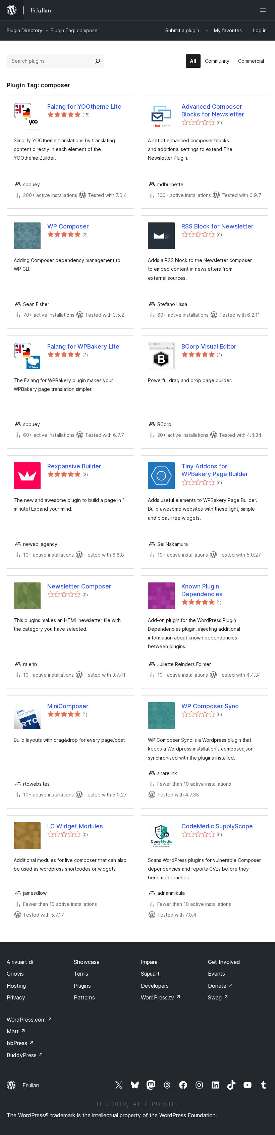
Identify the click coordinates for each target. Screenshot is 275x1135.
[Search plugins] (97, 61)
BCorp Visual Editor (208, 346)
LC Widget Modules (75, 826)
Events (216, 973)
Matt (16, 1031)
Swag (218, 997)
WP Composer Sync (209, 706)
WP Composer (68, 226)
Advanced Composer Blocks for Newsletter (212, 110)
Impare (149, 962)
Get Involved (224, 962)
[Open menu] (264, 10)
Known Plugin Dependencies (202, 590)
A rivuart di (20, 962)
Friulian (30, 1085)
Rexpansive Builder (74, 466)
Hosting (16, 985)
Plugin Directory (24, 30)
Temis (81, 973)
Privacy (16, 997)
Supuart (150, 973)
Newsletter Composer (79, 586)
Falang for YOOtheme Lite (84, 106)
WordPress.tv (161, 997)
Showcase (87, 962)
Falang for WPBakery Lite (83, 346)
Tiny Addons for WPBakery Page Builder (214, 470)
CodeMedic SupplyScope (217, 826)
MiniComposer (68, 706)
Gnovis (15, 973)
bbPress (20, 1043)
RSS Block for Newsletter (217, 226)
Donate (220, 985)
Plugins (82, 985)
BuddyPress (25, 1055)
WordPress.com (29, 1019)
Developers (155, 985)
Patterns (84, 997)
